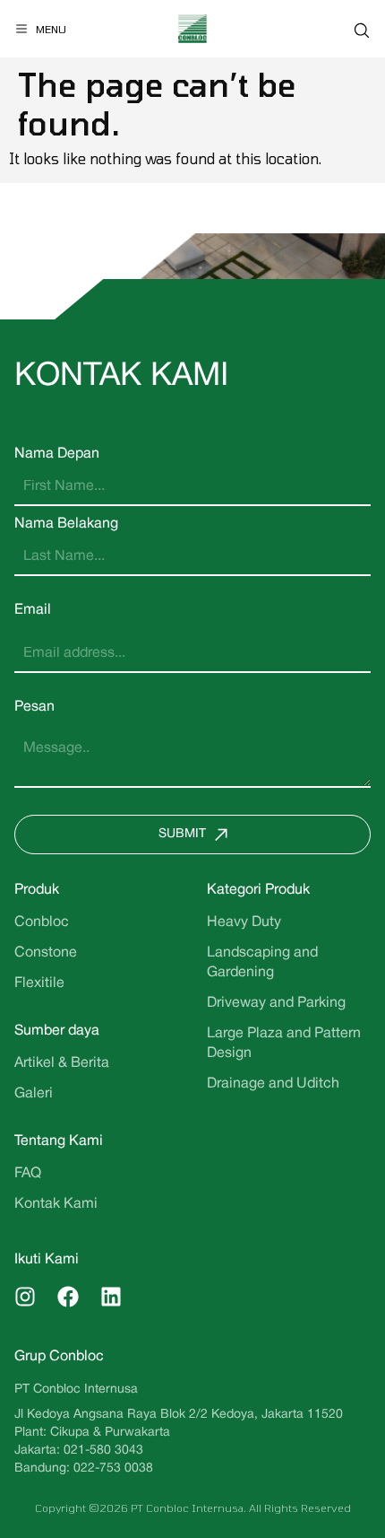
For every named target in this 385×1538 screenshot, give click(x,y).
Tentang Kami (58, 1141)
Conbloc (41, 922)
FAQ (27, 1173)
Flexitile (39, 983)
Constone (45, 953)
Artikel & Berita (61, 1063)
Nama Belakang (66, 524)
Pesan (34, 707)
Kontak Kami (56, 1204)
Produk (36, 890)
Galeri (33, 1094)
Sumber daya (56, 1031)
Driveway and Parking (276, 1003)
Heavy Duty (244, 922)
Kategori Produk (258, 890)
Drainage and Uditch (273, 1084)
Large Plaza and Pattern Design (284, 1043)
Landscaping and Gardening (262, 963)
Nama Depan (56, 454)
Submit (182, 834)
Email (32, 610)
